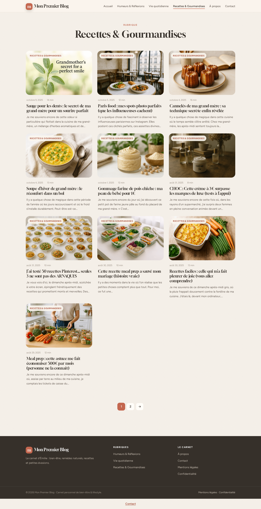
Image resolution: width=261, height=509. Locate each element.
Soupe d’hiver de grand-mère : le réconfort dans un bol (54, 191)
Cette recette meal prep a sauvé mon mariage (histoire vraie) (129, 273)
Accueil (108, 6)
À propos (215, 6)
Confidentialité (187, 473)
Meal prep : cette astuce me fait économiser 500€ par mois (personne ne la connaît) (53, 363)
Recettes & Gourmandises (189, 6)
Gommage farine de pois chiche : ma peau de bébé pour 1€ (130, 191)
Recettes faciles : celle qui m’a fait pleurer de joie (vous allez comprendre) (198, 276)
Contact (230, 6)
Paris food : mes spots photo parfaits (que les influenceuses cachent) (129, 108)
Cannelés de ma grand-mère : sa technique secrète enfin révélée (197, 108)
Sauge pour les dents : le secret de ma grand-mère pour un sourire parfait (58, 108)
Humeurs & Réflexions (130, 6)
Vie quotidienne (158, 6)
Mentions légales (188, 467)
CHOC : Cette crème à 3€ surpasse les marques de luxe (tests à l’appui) (200, 191)
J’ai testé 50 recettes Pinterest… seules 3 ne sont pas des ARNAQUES (58, 273)
